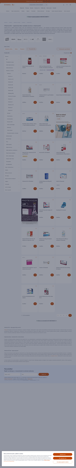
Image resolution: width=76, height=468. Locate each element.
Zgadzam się (62, 454)
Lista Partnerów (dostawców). (9, 461)
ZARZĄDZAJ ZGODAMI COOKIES (63, 462)
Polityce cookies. (47, 460)
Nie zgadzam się (62, 458)
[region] (38, 458)
